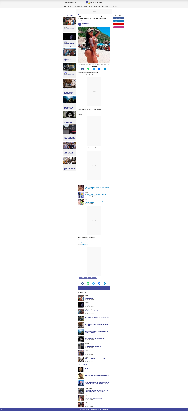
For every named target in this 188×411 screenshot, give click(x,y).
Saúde (99, 6)
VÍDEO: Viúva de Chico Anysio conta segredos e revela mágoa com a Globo (97, 202)
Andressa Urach (88, 185)
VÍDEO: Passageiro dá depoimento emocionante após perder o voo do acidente (96, 376)
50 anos (65, 26)
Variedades (95, 6)
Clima (67, 6)
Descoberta (66, 41)
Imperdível (87, 343)
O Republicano (86, 23)
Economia (83, 6)
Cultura (90, 6)
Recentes (70, 15)
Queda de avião (88, 374)
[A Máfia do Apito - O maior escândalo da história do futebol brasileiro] (69, 145)
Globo (86, 199)
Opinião (86, 6)
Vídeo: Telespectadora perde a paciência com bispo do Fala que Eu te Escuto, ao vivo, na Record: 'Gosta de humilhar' (97, 383)
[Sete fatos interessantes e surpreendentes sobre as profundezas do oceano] (69, 99)
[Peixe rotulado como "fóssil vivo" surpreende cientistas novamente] (69, 67)
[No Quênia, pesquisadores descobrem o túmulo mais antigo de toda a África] (69, 83)
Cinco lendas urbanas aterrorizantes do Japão (68, 122)
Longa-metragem (67, 57)
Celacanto (65, 72)
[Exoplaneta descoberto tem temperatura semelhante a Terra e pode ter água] (69, 36)
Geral (64, 6)
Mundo (120, 6)
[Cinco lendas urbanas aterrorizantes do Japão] (69, 114)
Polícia (74, 6)
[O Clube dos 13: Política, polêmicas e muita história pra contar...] (69, 160)
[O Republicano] (79, 24)
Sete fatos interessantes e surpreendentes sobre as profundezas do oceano (68, 107)
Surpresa (86, 367)
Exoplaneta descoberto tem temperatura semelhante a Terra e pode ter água (69, 45)
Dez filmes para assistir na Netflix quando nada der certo (69, 60)
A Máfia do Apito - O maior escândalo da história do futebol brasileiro (69, 153)
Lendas (65, 118)
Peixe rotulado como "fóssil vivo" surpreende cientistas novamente (69, 76)
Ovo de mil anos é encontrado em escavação (95, 368)
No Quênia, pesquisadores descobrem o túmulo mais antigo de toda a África (68, 92)
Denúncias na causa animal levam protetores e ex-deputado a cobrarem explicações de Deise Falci (96, 404)
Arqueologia (66, 88)
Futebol (65, 164)
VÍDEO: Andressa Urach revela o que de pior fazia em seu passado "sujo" (97, 188)
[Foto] (81, 188)
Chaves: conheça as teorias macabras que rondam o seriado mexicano (69, 30)
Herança (86, 192)
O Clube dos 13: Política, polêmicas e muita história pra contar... (69, 168)
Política (71, 6)
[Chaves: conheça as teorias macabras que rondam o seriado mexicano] (69, 21)
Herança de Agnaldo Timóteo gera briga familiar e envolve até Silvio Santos (96, 195)
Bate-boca (87, 380)
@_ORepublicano (84, 242)
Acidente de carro (88, 388)
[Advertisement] (94, 91)
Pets (86, 402)
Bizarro (65, 103)
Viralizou (80, 14)
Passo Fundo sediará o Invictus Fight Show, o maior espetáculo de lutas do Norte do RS (69, 138)
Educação (106, 6)
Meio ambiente (115, 6)
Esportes (78, 6)
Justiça (110, 6)
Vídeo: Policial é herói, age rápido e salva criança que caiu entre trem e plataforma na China (96, 398)
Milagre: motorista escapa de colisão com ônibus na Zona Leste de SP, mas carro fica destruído (96, 391)
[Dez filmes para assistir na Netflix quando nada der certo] (69, 52)
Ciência (102, 6)
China (86, 395)
